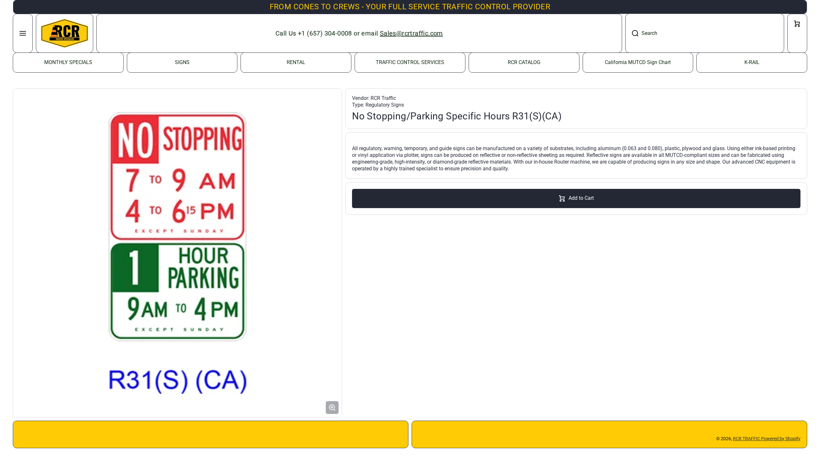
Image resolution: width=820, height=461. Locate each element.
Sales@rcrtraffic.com (411, 33)
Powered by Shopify (780, 438)
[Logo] (64, 33)
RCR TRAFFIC (747, 438)
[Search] (631, 33)
